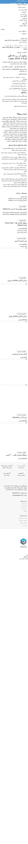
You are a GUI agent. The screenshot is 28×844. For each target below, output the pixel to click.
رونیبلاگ (25, 511)
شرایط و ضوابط (23, 522)
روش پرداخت (24, 508)
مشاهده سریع (21, 203)
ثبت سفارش (24, 503)
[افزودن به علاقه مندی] (17, 203)
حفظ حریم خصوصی (22, 518)
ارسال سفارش (24, 506)
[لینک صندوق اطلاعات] (21, 468)
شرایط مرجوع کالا (23, 520)
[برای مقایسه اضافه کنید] (25, 203)
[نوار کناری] (26, 552)
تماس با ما (25, 525)
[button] (21, 238)
